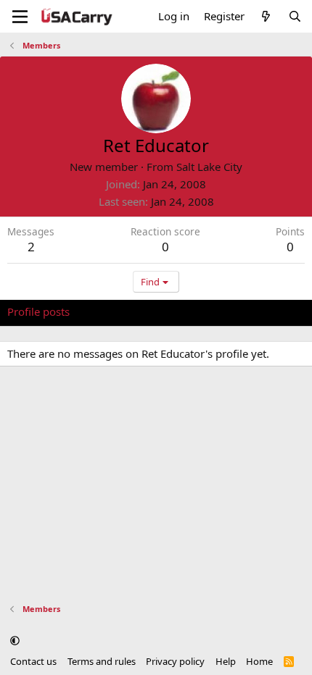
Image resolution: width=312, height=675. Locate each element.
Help (225, 661)
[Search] (295, 16)
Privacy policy (175, 661)
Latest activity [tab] (118, 311)
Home (259, 661)
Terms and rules (101, 661)
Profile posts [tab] (38, 311)
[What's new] (266, 16)
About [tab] (239, 311)
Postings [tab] (188, 311)
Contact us (33, 661)
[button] (14, 641)
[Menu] (20, 16)
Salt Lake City (209, 166)
